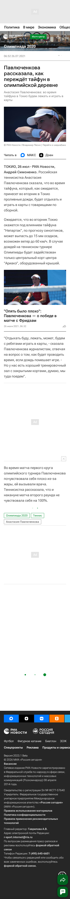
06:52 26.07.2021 (14, 56)
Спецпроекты (13, 747)
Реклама (32, 747)
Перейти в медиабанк (54, 145)
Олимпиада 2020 (17, 515)
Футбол (9, 741)
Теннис (37, 515)
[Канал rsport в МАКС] (11, 718)
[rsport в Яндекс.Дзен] (26, 718)
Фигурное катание (29, 741)
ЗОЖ (63, 741)
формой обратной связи (20, 865)
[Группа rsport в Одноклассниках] (56, 718)
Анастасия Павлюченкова (22, 521)
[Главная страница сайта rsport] (23, 36)
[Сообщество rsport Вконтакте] (41, 718)
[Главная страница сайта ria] (4, 36)
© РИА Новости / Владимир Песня (22, 145)
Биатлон (50, 741)
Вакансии (10, 763)
